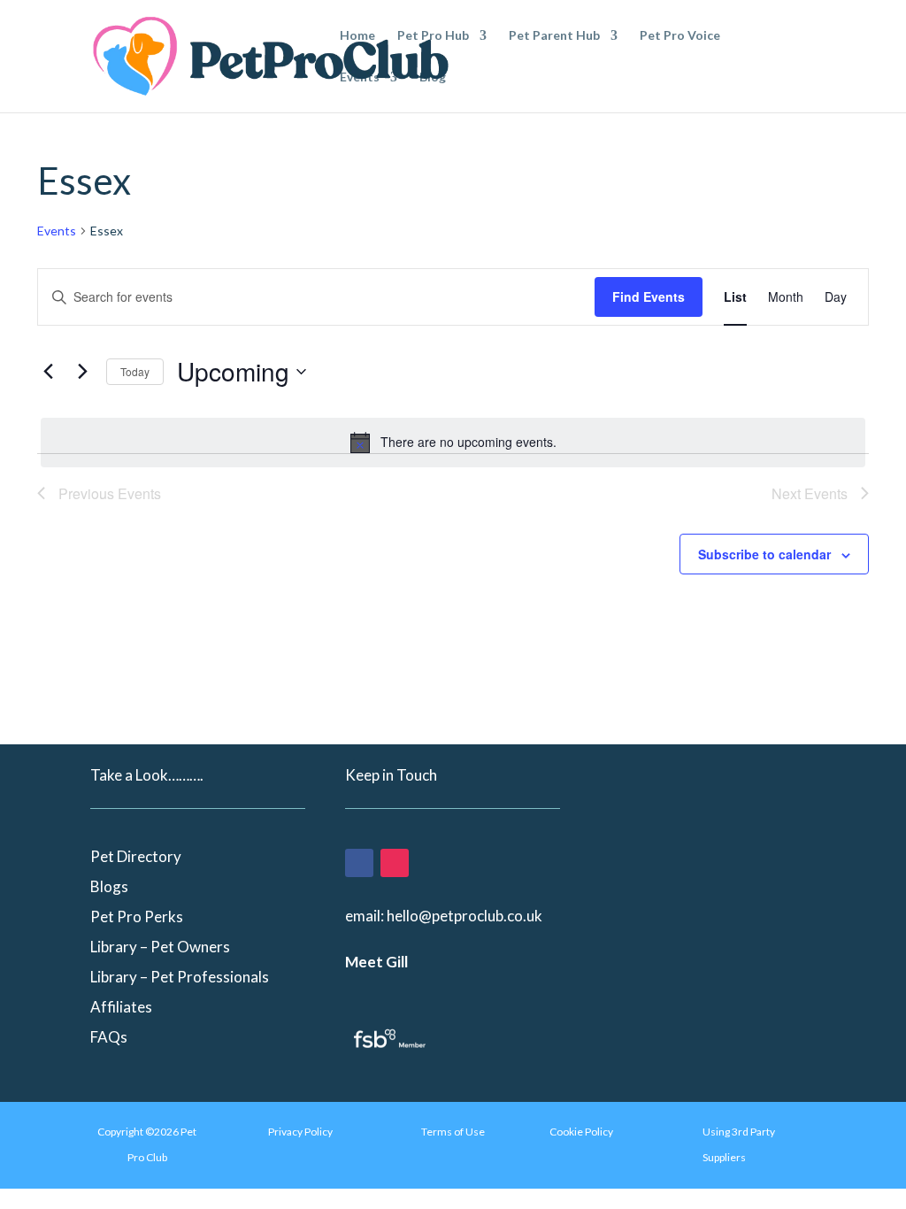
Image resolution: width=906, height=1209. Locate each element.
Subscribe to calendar (764, 554)
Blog (432, 77)
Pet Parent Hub (554, 35)
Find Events (648, 296)
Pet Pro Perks (136, 916)
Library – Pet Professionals (179, 976)
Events (360, 77)
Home (357, 35)
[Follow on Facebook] (359, 863)
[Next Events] (82, 371)
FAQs (108, 1037)
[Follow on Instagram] (394, 863)
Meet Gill (376, 961)
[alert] (453, 442)
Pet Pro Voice (680, 35)
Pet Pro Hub (433, 35)
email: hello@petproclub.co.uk (443, 915)
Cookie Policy (581, 1131)
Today (135, 371)
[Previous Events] (47, 371)
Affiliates (121, 1006)
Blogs (109, 886)
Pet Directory (135, 856)
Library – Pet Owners (160, 946)
